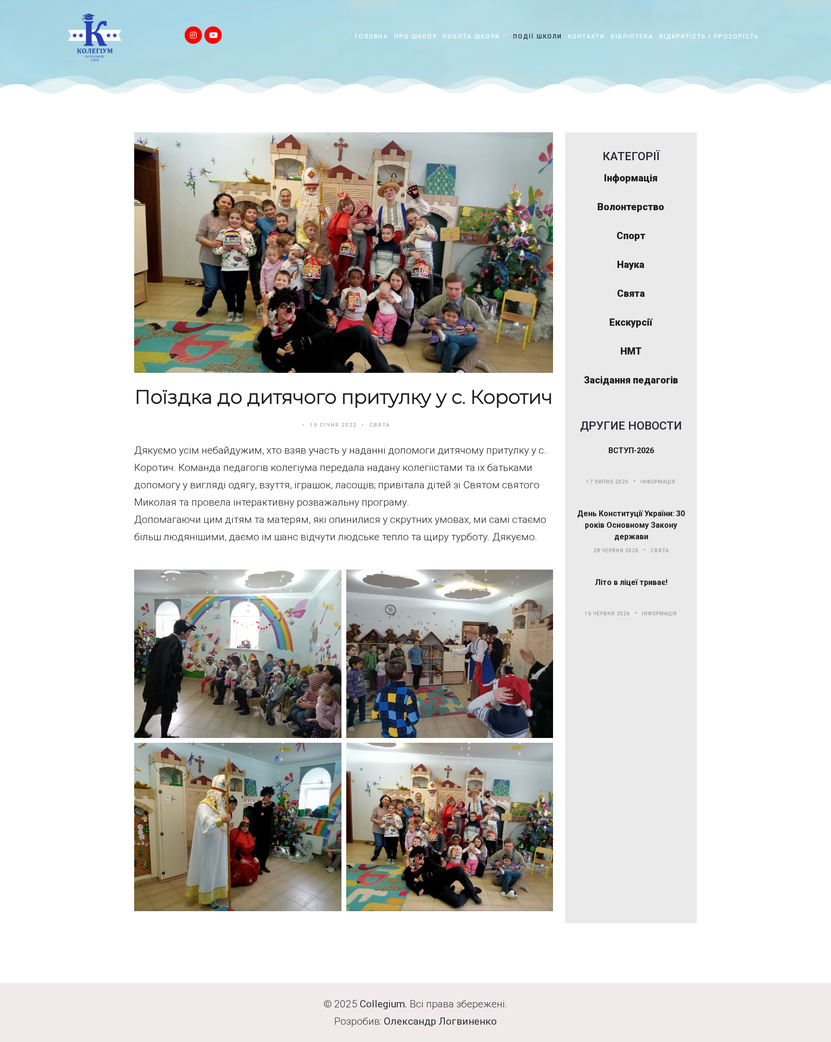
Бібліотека (632, 36)
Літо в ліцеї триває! (631, 582)
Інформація (658, 481)
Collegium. (383, 1004)
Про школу (415, 36)
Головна (372, 36)
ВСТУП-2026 (631, 450)
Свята (379, 425)
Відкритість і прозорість (709, 36)
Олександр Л (415, 1021)
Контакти (586, 36)
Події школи (537, 36)
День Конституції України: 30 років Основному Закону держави (631, 525)
